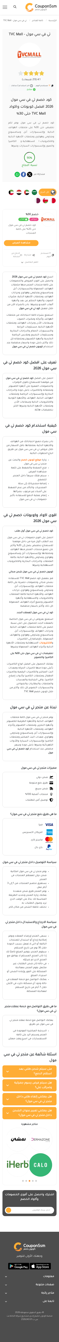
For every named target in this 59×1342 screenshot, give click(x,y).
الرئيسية (53, 21)
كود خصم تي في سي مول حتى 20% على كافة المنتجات (22, 229)
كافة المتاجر (37, 21)
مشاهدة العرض (21, 243)
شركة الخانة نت (14, 1316)
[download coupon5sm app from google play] (18, 1266)
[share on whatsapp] (17, 174)
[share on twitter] (29, 174)
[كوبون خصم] (41, 7)
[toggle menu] (13, 6)
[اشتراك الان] (8, 1210)
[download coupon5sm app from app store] (40, 1266)
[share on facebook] (23, 174)
